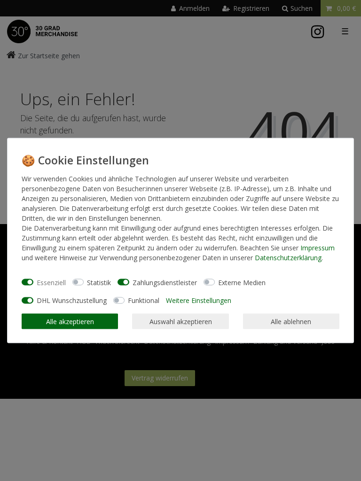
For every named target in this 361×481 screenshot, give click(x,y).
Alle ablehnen (291, 321)
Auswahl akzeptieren (180, 321)
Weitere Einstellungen (198, 300)
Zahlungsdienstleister (165, 282)
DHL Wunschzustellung (72, 300)
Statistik (99, 282)
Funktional (143, 300)
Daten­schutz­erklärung (288, 257)
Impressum (317, 247)
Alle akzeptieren (70, 321)
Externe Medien (242, 282)
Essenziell (51, 282)
